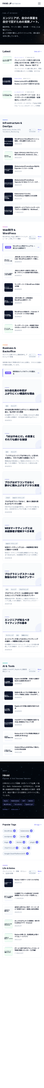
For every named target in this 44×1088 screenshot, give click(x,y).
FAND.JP (12, 3)
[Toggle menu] (39, 3)
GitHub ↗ (6, 809)
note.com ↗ (15, 809)
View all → (37, 51)
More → (39, 130)
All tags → (37, 825)
